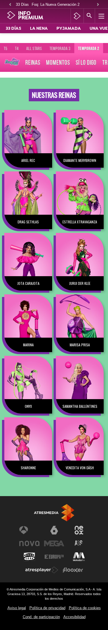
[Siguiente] (98, 5)
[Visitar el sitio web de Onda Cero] (29, 556)
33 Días (22, 4)
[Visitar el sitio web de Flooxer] (73, 570)
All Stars (34, 48)
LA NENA (39, 28)
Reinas (32, 62)
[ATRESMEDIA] (54, 513)
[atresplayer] (77, 16)
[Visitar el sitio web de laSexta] (54, 530)
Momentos (58, 62)
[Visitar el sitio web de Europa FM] (54, 556)
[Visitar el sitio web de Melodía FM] (79, 556)
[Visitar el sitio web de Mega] (54, 543)
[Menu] (101, 16)
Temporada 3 (60, 48)
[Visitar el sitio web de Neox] (79, 530)
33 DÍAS (13, 28)
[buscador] (89, 16)
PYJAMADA (68, 28)
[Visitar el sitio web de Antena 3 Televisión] (29, 530)
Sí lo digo (86, 62)
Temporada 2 (88, 48)
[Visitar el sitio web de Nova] (29, 543)
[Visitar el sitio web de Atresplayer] (41, 570)
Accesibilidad (74, 617)
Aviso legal (16, 608)
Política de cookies (85, 608)
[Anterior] (10, 5)
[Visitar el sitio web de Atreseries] (79, 543)
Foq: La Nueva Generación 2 (55, 4)
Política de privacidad (47, 608)
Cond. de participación (41, 617)
